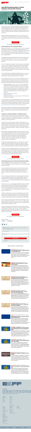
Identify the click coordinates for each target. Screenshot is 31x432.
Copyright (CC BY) (3, 427)
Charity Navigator (15, 393)
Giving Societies (5, 419)
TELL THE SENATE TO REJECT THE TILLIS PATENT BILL (15, 44)
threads (29, 391)
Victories (11, 400)
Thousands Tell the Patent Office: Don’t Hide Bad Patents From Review (19, 278)
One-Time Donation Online (5, 418)
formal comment (21, 293)
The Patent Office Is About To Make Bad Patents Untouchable (19, 305)
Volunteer (11, 399)
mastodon (4, 391)
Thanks (25, 427)
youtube (17, 391)
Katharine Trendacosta (20, 314)
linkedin (23, 391)
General (4, 398)
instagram (10, 391)
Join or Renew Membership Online (5, 416)
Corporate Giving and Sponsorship (5, 420)
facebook (7, 391)
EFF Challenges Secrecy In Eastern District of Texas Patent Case (20, 251)
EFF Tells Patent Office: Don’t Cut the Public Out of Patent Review (19, 292)
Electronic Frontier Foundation (5, 3)
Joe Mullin (4, 10)
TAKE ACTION (15, 42)
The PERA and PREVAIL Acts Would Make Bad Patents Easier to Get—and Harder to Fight (20, 328)
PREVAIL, (20, 369)
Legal (3, 399)
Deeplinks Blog (13, 249)
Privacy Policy (18, 427)
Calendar (11, 398)
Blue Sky (13, 391)
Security (4, 400)
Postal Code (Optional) (6, 231)
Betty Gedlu (18, 249)
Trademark (10, 427)
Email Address (5, 234)
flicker (20, 391)
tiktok (26, 391)
